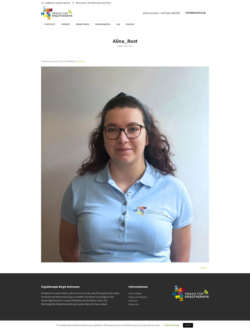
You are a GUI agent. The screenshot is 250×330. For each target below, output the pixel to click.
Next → (205, 267)
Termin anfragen (135, 293)
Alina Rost (80, 61)
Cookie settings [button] (171, 325)
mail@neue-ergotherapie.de (57, 2)
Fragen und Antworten (137, 297)
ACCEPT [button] (188, 325)
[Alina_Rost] (125, 164)
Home (120, 46)
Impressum (133, 301)
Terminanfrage (195, 13)
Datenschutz (133, 304)
